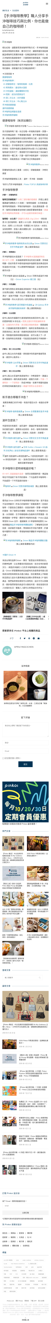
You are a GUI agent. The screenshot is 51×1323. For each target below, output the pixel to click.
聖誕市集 (12, 1284)
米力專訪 (12, 1281)
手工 (17, 1274)
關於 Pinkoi (19, 1301)
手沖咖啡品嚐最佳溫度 (11, 112)
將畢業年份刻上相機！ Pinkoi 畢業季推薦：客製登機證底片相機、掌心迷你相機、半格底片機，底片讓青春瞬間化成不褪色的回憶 (33, 1121)
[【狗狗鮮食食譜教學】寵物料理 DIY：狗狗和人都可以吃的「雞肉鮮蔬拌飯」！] (13, 948)
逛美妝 (13, 1241)
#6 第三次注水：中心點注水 (15, 101)
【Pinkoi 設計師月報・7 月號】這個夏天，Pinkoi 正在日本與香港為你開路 (33, 1088)
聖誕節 (19, 1284)
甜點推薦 (44, 1277)
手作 (11, 1274)
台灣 (32, 1267)
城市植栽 (6, 1270)
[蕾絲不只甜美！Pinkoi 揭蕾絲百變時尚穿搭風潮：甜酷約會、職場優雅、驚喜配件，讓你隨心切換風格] (9, 1140)
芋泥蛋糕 (27, 1284)
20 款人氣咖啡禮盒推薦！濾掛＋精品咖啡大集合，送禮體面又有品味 (38, 937)
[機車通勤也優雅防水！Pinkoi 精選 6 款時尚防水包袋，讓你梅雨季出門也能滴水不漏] (9, 1170)
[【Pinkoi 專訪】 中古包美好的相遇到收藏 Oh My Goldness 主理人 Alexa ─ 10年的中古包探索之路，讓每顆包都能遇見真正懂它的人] (13, 843)
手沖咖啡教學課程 (10, 115)
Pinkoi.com (10, 1301)
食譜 (5, 1291)
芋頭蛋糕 (35, 1284)
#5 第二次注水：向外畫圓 (14, 98)
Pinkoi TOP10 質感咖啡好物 (36, 184)
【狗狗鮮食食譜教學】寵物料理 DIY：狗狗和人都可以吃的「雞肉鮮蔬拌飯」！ (13, 961)
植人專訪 (32, 1274)
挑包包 (4, 1233)
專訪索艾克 (32, 1270)
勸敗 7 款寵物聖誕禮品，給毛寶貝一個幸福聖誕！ (12, 936)
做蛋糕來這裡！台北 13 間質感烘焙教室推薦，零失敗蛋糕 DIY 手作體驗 (38, 911)
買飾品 (13, 1233)
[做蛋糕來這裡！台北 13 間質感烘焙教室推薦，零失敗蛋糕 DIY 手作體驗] (38, 899)
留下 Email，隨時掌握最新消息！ (14, 1201)
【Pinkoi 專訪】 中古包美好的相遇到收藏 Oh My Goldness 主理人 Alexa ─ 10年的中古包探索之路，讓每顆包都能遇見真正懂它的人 (13, 858)
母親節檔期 (7, 1277)
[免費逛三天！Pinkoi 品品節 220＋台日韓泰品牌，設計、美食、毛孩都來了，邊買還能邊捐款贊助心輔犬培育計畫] (9, 1105)
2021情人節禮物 (8, 1260)
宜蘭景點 (22, 1270)
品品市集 (39, 1267)
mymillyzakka (39, 1260)
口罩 (26, 1267)
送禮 (17, 1288)
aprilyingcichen (9, 30)
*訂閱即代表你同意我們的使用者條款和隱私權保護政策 (22, 1219)
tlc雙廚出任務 (32, 1263)
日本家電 (23, 1274)
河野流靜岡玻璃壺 (26, 486)
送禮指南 (5, 1246)
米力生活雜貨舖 (22, 1281)
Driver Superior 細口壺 (26, 279)
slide (5, 1263)
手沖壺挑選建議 (9, 105)
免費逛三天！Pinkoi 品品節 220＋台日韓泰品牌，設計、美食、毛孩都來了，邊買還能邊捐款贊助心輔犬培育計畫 (33, 1104)
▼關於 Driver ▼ (9, 555)
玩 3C (29, 1237)
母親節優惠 (41, 1274)
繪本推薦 (40, 1281)
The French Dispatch (18, 1263)
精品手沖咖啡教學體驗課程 (21, 525)
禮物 (5, 1281)
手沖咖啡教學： (9, 81)
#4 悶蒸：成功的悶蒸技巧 (14, 94)
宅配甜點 (14, 1270)
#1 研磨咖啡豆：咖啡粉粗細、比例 (17, 84)
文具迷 (21, 1237)
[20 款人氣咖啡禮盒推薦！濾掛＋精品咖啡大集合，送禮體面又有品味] (38, 925)
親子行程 (44, 1284)
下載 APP (33, 1301)
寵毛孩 (29, 1241)
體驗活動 (15, 1246)
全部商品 (26, 1246)
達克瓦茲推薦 (41, 1288)
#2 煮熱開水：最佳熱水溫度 (15, 88)
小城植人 (40, 1270)
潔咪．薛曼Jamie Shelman (30, 1277)
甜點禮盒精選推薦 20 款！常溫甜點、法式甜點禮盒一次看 (37, 885)
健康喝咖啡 (7, 77)
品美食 (4, 1241)
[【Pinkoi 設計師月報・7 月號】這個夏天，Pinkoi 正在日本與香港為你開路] (9, 1091)
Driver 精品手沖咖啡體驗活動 (35, 541)
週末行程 (23, 1288)
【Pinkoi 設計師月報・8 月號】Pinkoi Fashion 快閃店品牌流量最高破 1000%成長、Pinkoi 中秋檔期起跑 (33, 1073)
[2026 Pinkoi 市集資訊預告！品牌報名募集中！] (38, 843)
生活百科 (15, 10)
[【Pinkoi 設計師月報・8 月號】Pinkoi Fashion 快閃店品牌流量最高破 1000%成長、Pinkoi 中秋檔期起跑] (9, 1075)
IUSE (17, 1260)
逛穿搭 (21, 1233)
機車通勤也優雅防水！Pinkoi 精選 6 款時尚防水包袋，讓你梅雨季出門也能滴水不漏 (33, 1168)
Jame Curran (26, 1260)
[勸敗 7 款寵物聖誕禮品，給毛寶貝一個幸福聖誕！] (13, 925)
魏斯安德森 (13, 1291)
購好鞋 (29, 1233)
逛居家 (4, 1237)
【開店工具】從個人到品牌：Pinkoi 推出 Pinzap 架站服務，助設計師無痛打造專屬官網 (13, 886)
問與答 (27, 1301)
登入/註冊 (41, 1301)
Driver (37, 244)
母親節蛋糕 (16, 1277)
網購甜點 (32, 1281)
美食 (5, 1284)
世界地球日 (19, 1267)
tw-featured (8, 1267)
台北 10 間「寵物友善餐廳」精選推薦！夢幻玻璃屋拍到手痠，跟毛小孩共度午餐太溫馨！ (13, 911)
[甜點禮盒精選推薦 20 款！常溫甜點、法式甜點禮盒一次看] (38, 873)
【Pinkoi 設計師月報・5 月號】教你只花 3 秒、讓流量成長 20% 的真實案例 (24, 1153)
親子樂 (21, 1241)
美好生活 (5, 10)
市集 (5, 1274)
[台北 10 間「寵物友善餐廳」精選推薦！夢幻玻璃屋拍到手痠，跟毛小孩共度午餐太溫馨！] (13, 899)
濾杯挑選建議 (8, 108)
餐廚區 (13, 1237)
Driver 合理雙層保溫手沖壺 (36, 412)
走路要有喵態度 (8, 1288)
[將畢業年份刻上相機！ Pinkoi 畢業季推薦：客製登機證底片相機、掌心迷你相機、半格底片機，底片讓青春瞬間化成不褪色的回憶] (9, 1121)
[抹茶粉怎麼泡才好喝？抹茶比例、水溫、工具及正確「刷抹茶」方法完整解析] (25, 685)
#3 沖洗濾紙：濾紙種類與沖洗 (16, 91)
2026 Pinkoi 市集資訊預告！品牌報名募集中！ (37, 855)
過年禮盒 (32, 1288)
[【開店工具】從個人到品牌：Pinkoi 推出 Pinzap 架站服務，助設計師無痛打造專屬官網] (13, 873)
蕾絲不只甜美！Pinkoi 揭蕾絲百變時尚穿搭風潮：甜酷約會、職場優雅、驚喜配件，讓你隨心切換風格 (33, 1138)
